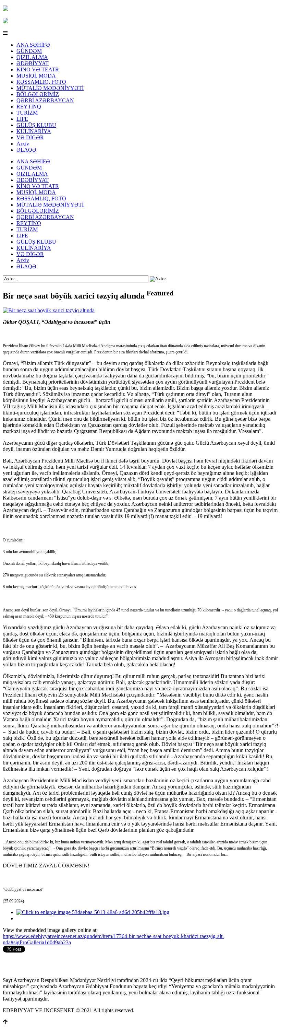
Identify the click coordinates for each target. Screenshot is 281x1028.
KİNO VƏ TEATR (37, 69)
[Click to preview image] (49, 310)
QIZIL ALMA (32, 57)
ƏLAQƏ (26, 150)
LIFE (22, 119)
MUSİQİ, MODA (36, 76)
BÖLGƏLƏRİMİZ (37, 94)
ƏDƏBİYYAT (32, 63)
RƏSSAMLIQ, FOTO (41, 82)
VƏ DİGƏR (30, 137)
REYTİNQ (28, 106)
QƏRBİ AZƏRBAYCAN (45, 100)
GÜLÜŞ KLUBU (36, 125)
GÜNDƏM (29, 51)
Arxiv (22, 144)
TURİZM (27, 113)
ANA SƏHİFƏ (33, 45)
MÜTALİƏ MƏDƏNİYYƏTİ (50, 88)
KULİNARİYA (33, 131)
